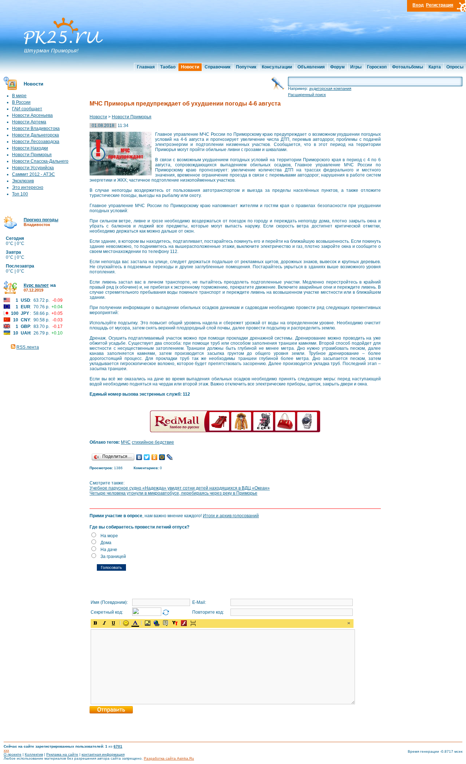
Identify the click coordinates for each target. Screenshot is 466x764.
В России (21, 102)
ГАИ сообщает (27, 108)
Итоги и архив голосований (231, 515)
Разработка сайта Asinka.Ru (169, 758)
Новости (190, 67)
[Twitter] (147, 457)
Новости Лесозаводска (35, 141)
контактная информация (103, 754)
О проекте (12, 754)
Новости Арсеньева (32, 115)
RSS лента (27, 347)
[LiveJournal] (170, 457)
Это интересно (27, 187)
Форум (337, 67)
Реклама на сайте (62, 754)
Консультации (277, 67)
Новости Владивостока (36, 128)
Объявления (311, 67)
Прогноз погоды (41, 219)
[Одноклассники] (154, 457)
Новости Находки (30, 148)
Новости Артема (29, 121)
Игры (356, 67)
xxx (6, 750)
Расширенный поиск (307, 94)
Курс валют (36, 285)
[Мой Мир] (162, 457)
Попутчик (246, 67)
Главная (146, 67)
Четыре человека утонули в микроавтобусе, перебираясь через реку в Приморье (173, 493)
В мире (19, 95)
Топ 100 (20, 194)
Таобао (167, 67)
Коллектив (34, 754)
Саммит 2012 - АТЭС (33, 174)
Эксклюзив (23, 180)
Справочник (217, 67)
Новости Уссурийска (33, 167)
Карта (435, 67)
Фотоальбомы (407, 67)
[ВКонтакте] (139, 457)
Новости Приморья (32, 154)
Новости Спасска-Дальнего (40, 161)
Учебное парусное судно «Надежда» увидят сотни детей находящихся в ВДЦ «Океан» (180, 488)
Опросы (454, 67)
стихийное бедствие (153, 442)
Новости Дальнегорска (35, 135)
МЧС (126, 442)
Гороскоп (377, 67)
